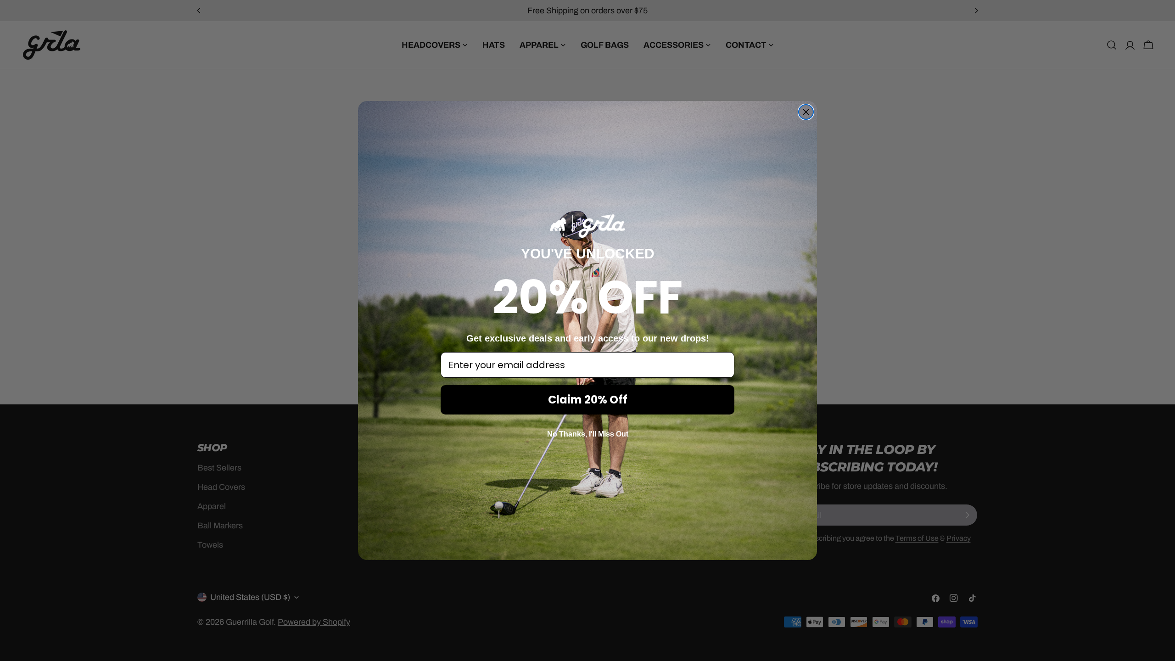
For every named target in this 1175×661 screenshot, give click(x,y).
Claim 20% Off (587, 399)
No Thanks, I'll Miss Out (587, 434)
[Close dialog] (806, 112)
